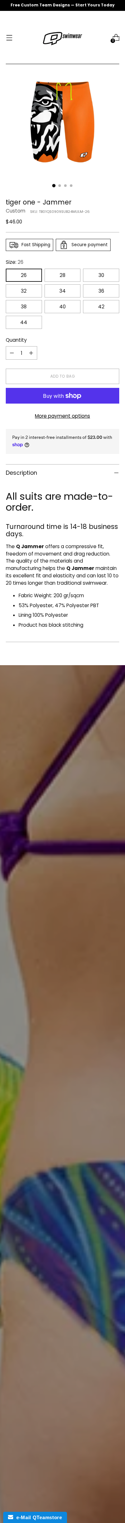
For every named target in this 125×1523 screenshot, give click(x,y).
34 (62, 291)
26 (24, 275)
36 (101, 291)
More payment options (62, 416)
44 (23, 322)
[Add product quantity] (31, 353)
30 (101, 275)
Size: (14, 262)
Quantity (16, 340)
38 (24, 306)
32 (24, 291)
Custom (15, 210)
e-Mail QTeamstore (37, 1517)
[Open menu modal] (9, 37)
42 (101, 306)
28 (62, 275)
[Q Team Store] (62, 37)
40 (62, 306)
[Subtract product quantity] (12, 353)
